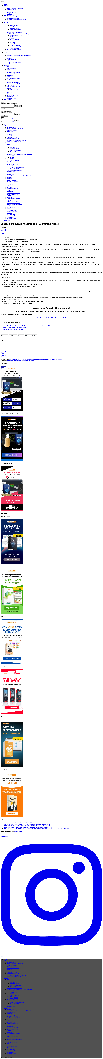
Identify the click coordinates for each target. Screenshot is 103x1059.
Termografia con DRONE (13, 18)
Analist (8, 24)
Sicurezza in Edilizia (12, 91)
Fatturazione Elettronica (13, 81)
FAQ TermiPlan (13, 36)
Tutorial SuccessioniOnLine (17, 46)
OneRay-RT (10, 41)
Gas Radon (9, 14)
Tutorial (5, 52)
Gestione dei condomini (13, 12)
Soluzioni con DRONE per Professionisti (12, 329)
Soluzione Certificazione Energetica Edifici (13, 327)
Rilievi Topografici (14, 27)
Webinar (6, 5)
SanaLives (9, 88)
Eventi (8, 69)
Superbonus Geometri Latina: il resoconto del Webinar (21, 360)
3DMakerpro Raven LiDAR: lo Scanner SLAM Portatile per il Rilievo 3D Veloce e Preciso (27, 825)
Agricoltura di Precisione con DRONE (16, 19)
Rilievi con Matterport (12, 68)
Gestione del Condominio (13, 82)
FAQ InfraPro (13, 31)
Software (6, 22)
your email (17, 114)
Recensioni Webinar (12, 7)
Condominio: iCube (11, 51)
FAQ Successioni (14, 48)
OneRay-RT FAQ (14, 42)
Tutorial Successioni (15, 45)
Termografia (10, 96)
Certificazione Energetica (13, 78)
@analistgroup (18, 831)
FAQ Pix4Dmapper (14, 39)
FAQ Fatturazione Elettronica (14, 49)
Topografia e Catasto (12, 98)
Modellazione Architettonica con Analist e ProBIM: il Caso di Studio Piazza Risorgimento (27, 824)
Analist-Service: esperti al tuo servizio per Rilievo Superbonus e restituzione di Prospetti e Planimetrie (36, 359)
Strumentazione (11, 94)
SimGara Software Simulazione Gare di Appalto (19, 55)
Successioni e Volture (12, 44)
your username (18, 105)
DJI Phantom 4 (10, 64)
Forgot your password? (7, 110)
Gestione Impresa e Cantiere (14, 32)
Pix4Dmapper (10, 38)
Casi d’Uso (9, 76)
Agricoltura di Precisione (13, 72)
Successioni (10, 11)
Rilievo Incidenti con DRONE (14, 21)
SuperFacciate (10, 54)
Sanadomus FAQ (14, 89)
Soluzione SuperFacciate (8, 324)
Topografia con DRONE (13, 17)
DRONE (9, 79)
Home (5, 4)
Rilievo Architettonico (15, 29)
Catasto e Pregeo (14, 28)
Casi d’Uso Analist (14, 25)
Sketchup (9, 92)
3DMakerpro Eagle (11, 66)
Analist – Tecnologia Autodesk (15, 8)
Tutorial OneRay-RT (12, 59)
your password (18, 106)
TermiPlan (9, 58)
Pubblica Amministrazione (13, 86)
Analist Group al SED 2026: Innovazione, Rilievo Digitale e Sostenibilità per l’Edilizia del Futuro (28, 827)
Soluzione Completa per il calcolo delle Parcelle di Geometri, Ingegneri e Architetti (25, 326)
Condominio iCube (11, 56)
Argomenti (6, 65)
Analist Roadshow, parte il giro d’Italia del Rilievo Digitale (19, 823)
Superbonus (10, 71)
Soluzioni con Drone (12, 9)
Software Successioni (12, 61)
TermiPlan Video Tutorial (16, 35)
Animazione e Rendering (13, 74)
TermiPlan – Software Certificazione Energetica (19, 34)
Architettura (10, 75)
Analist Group (7, 99)
